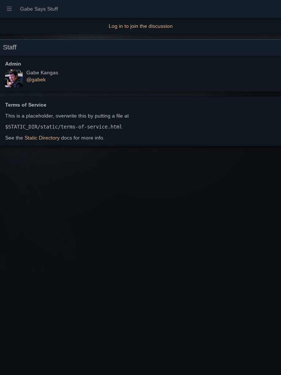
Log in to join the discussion (141, 26)
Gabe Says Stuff (39, 9)
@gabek (36, 79)
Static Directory (42, 138)
